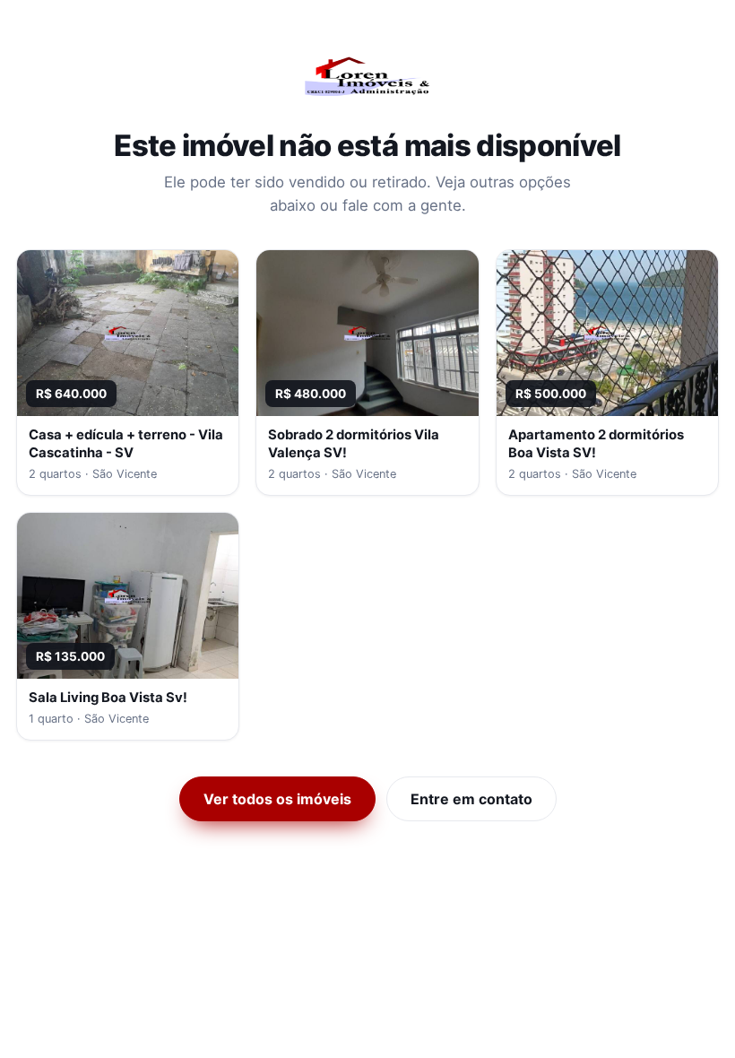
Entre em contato (471, 799)
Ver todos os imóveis (277, 799)
